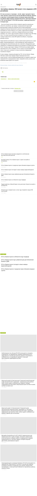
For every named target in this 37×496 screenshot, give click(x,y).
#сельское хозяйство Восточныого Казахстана (15, 65)
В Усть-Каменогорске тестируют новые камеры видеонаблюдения (17, 169)
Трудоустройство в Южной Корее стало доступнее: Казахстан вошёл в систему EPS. (18, 185)
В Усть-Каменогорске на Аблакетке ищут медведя (13, 179)
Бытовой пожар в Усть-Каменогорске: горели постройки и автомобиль (15, 160)
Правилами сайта (18, 88)
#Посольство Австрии (3, 65)
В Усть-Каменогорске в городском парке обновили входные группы (18, 165)
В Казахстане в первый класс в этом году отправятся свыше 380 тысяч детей (17, 190)
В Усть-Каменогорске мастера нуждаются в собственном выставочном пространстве (15, 154)
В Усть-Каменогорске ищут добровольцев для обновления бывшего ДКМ (17, 174)
